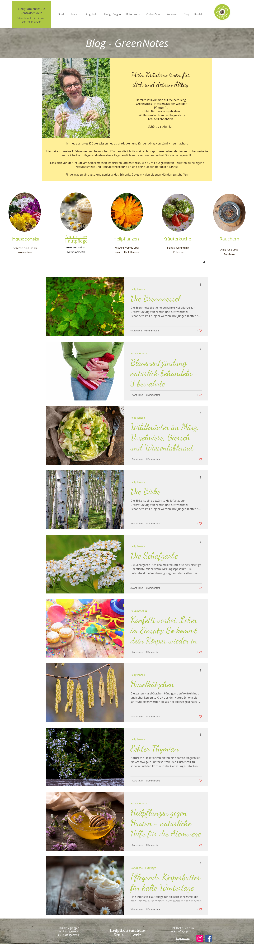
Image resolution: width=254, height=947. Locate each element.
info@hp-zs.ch (186, 931)
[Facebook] (208, 938)
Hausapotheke (138, 353)
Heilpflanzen (137, 289)
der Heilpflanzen (31, 21)
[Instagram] (199, 938)
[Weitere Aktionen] (201, 284)
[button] (203, 262)
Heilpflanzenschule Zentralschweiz (127, 932)
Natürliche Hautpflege (143, 867)
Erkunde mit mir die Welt (31, 18)
